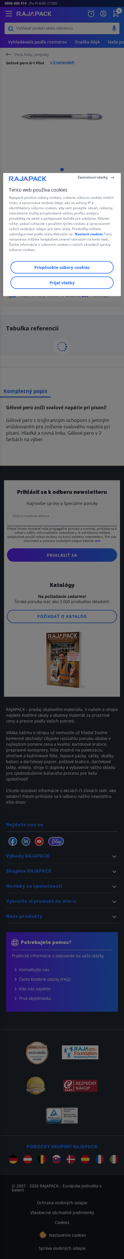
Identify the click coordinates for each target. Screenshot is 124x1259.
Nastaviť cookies (89, 233)
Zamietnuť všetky (93, 177)
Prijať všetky (62, 282)
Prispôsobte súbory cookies (62, 267)
